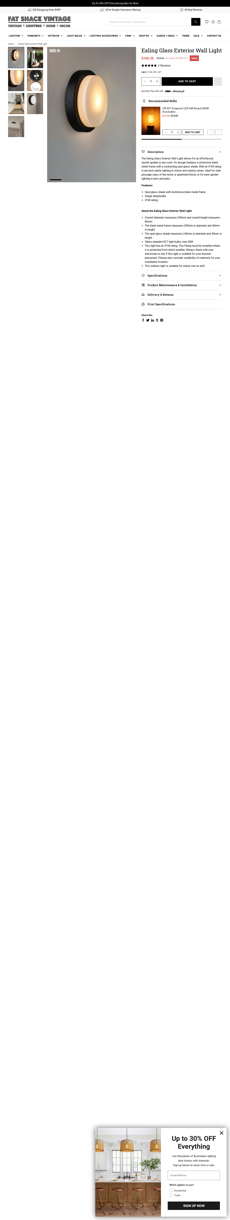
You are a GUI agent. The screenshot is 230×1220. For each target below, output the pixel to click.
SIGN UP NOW (194, 1206)
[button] (219, 22)
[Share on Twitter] (148, 320)
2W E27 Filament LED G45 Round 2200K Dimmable (185, 110)
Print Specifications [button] (161, 304)
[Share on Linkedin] (152, 320)
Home (11, 44)
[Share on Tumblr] (157, 320)
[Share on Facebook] (143, 320)
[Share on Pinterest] (161, 320)
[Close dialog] (221, 1133)
